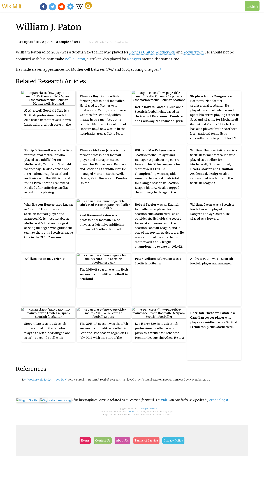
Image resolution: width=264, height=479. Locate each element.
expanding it (218, 400)
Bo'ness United (141, 52)
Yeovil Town (194, 52)
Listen (252, 6)
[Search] (88, 5)
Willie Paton (75, 59)
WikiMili (11, 6)
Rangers (134, 59)
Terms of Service (146, 440)
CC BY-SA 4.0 (132, 411)
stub (163, 400)
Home (85, 440)
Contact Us (102, 440)
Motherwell (165, 52)
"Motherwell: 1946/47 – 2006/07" (46, 379)
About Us (122, 440)
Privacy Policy (173, 440)
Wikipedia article (149, 408)
